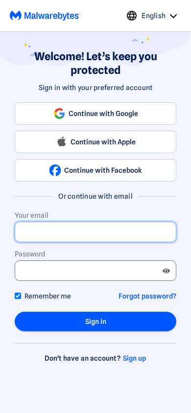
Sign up (134, 358)
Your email (31, 215)
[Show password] (166, 270)
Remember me (47, 296)
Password (30, 254)
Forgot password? (147, 296)
